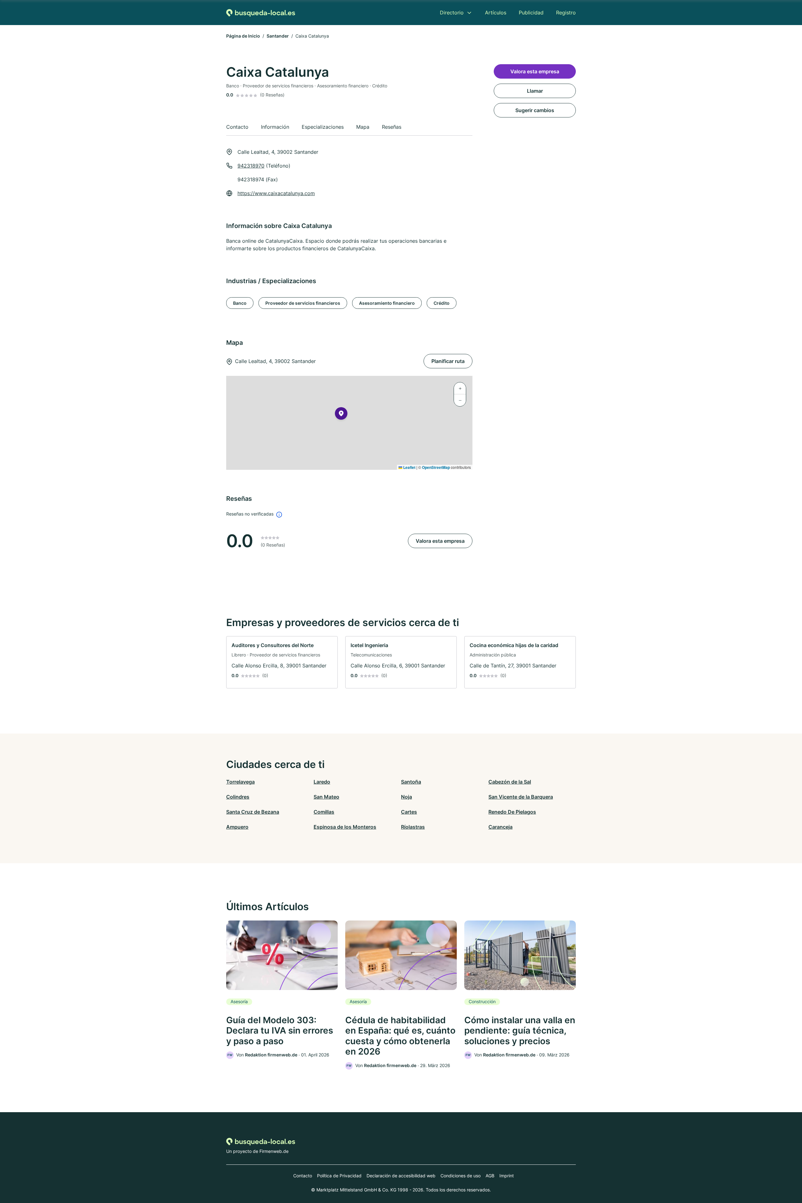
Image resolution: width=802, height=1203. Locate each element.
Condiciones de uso (460, 1175)
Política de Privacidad (339, 1175)
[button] (341, 415)
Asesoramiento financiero (387, 303)
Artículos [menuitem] (495, 12)
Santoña (411, 782)
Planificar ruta (448, 361)
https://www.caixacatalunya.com (276, 193)
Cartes (409, 812)
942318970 (250, 166)
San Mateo (326, 797)
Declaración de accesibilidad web (401, 1175)
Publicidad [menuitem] (531, 12)
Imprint (506, 1175)
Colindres (237, 797)
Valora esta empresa (440, 541)
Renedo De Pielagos (512, 812)
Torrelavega (240, 782)
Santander (278, 36)
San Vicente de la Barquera (520, 797)
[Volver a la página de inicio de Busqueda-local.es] (260, 12)
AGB (490, 1175)
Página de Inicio (243, 36)
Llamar (535, 91)
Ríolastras (413, 827)
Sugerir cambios (534, 110)
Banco (240, 303)
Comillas (324, 812)
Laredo (322, 782)
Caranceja (500, 827)
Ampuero (237, 827)
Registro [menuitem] (566, 12)
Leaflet (408, 467)
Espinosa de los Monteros (345, 827)
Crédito (442, 303)
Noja (406, 797)
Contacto (302, 1175)
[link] (282, 662)
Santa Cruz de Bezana (252, 812)
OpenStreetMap (436, 467)
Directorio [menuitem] (452, 12)
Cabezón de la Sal (509, 782)
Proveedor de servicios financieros (302, 303)
